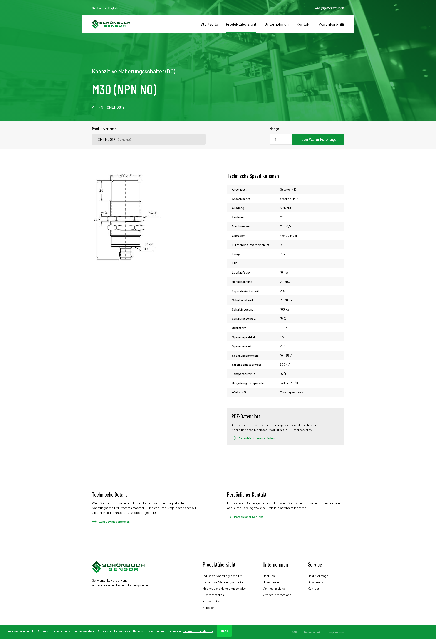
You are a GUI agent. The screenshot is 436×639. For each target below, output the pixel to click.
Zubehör (208, 607)
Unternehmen (276, 24)
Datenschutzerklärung (198, 631)
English (113, 8)
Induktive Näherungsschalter (222, 576)
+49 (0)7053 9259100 (329, 8)
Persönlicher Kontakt (248, 517)
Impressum (336, 632)
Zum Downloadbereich (114, 521)
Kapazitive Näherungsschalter (223, 582)
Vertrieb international (277, 595)
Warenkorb (328, 24)
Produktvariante (104, 128)
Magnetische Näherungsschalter (225, 588)
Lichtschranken (213, 595)
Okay (224, 630)
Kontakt (304, 24)
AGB (294, 632)
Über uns (269, 576)
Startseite (209, 24)
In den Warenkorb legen (318, 139)
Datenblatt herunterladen (257, 438)
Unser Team (271, 582)
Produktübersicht (241, 24)
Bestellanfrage (318, 576)
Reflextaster (211, 601)
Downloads (315, 582)
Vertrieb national (274, 588)
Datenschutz (313, 632)
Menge (274, 128)
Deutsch (97, 8)
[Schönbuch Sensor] (111, 24)
